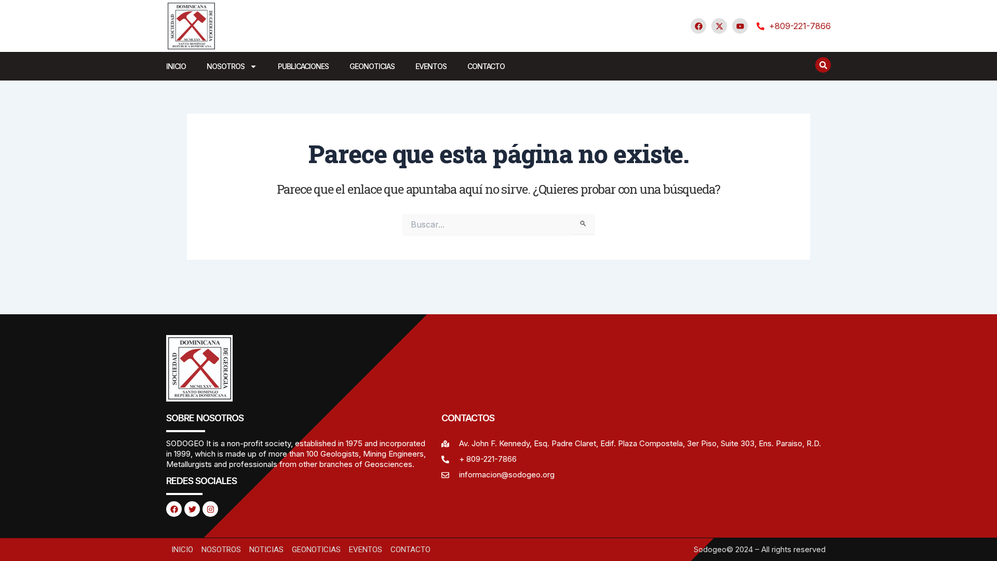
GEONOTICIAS (372, 66)
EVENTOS (431, 66)
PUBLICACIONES (303, 66)
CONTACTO (486, 66)
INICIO (176, 66)
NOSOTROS (226, 66)
